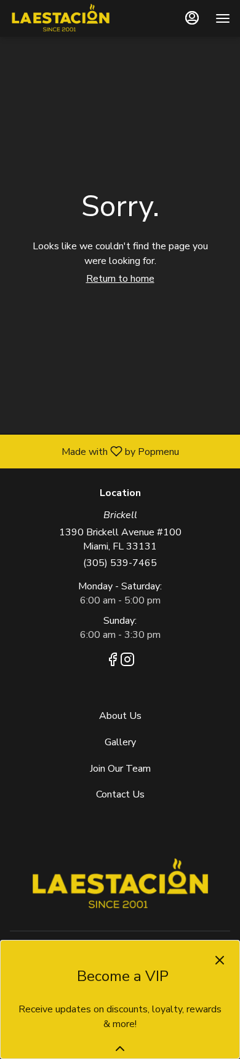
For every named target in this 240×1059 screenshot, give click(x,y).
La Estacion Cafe (120, 884)
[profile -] (192, 17)
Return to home (120, 278)
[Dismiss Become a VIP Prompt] (219, 960)
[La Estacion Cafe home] (65, 18)
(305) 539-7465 (120, 563)
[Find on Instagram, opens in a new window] (127, 662)
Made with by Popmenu (94, 451)
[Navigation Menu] (222, 18)
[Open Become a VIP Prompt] (120, 1048)
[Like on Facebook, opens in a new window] (112, 662)
